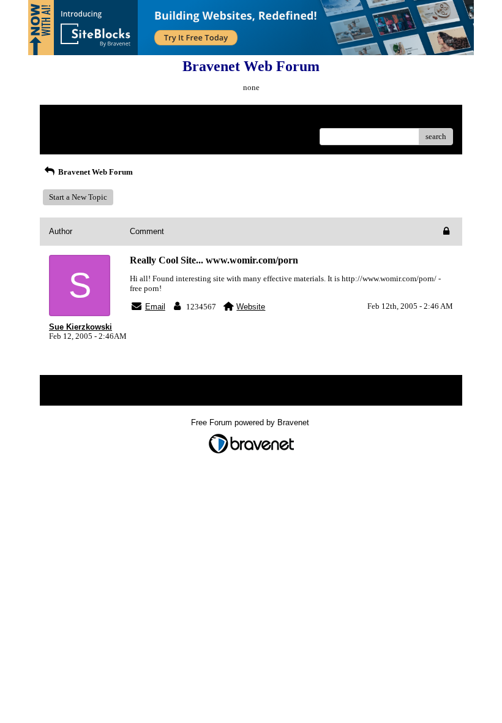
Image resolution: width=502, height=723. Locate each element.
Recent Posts (70, 132)
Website (250, 306)
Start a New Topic (78, 197)
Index (127, 118)
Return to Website (78, 118)
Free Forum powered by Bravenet (251, 422)
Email (155, 306)
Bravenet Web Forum (94, 171)
